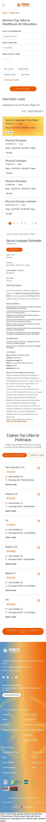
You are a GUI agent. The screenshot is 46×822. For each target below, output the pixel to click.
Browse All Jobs (23, 631)
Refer (34, 767)
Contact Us (37, 762)
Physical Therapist (14, 455)
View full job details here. (16, 421)
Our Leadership (30, 719)
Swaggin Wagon (9, 773)
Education (27, 735)
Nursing (5, 725)
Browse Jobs (14, 13)
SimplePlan (29, 807)
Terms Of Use (39, 802)
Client (34, 757)
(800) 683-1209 (15, 670)
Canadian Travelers (10, 730)
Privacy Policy (7, 802)
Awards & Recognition (32, 730)
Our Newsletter (8, 767)
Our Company (29, 714)
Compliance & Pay (10, 752)
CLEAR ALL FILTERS (11, 80)
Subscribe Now (11, 695)
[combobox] (23, 36)
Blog (4, 757)
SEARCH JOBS (23, 89)
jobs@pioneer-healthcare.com (19, 667)
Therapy (6, 714)
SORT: (24, 111)
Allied (4, 719)
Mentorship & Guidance (33, 725)
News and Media (30, 740)
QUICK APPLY (14, 249)
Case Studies (8, 762)
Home (4, 13)
